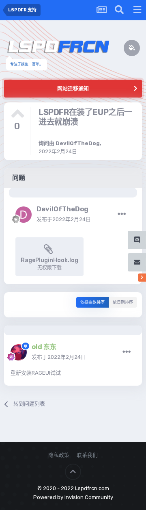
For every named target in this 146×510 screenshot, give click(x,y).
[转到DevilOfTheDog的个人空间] (23, 214)
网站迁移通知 (73, 88)
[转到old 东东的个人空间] (19, 352)
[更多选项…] (122, 214)
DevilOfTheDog (78, 143)
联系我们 (87, 455)
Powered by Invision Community (73, 497)
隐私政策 (58, 455)
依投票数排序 (92, 302)
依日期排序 (123, 302)
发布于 (63, 219)
